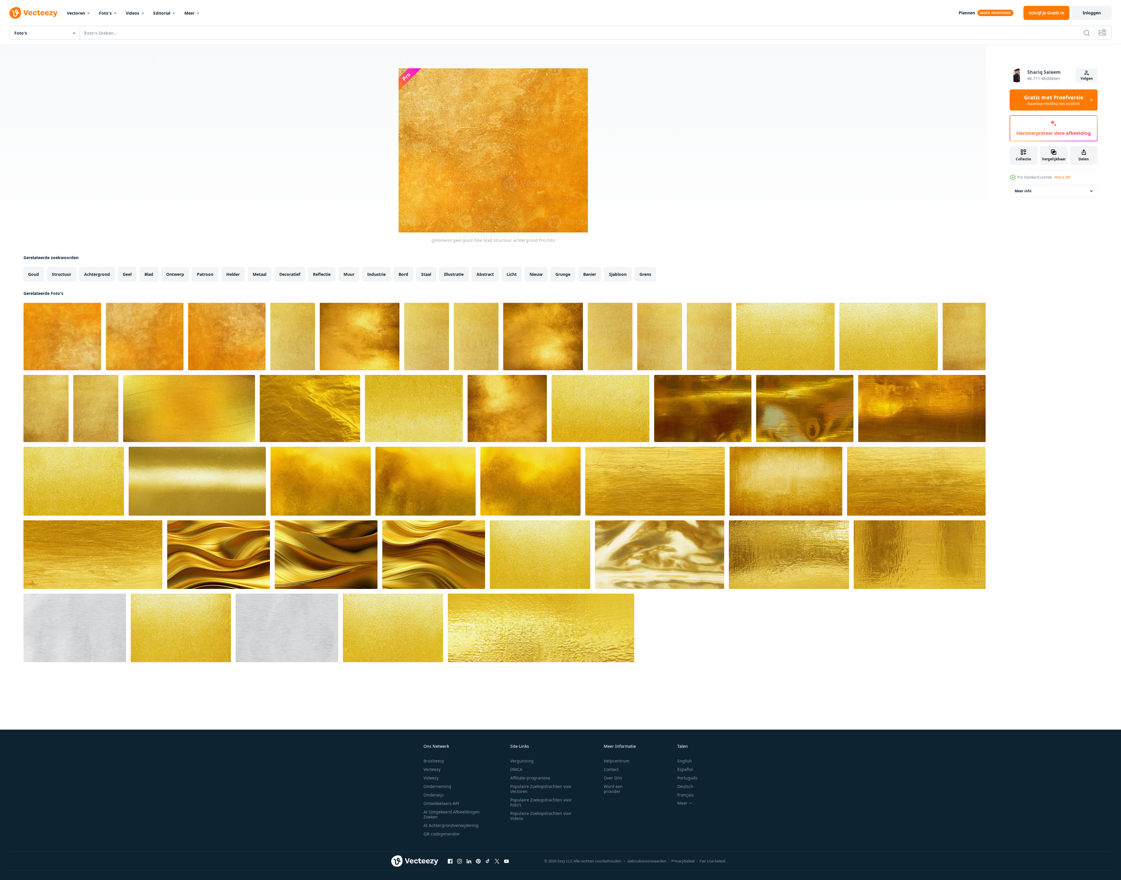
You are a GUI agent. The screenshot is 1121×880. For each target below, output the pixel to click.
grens (645, 274)
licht (512, 274)
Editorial (161, 13)
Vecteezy (431, 769)
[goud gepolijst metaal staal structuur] (541, 628)
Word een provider (613, 789)
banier (589, 274)
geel (127, 274)
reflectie (322, 274)
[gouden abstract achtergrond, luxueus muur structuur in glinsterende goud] (655, 481)
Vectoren (76, 13)
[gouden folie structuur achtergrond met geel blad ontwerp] (414, 408)
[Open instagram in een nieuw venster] (459, 861)
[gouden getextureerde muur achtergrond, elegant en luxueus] (785, 481)
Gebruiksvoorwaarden (646, 861)
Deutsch (685, 786)
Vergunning (522, 761)
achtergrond (97, 274)
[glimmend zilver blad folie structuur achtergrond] (74, 628)
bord (403, 274)
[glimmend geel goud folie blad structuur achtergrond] (144, 336)
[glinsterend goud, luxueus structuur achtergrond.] (321, 481)
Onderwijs (433, 795)
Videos (132, 13)
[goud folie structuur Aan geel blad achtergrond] (227, 336)
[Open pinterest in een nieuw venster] (478, 861)
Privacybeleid (683, 861)
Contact (611, 769)
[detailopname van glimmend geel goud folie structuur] (359, 336)
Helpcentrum (617, 761)
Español (685, 769)
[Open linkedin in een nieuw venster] (469, 861)
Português (687, 778)
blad (148, 274)
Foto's (105, 13)
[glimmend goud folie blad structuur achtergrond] (62, 336)
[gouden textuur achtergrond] (702, 408)
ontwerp (175, 274)
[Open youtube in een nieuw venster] (506, 861)
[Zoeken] (1086, 32)
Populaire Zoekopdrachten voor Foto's (541, 802)
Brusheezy (433, 761)
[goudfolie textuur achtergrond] (189, 408)
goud (33, 274)
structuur (61, 274)
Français (685, 795)
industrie (376, 274)
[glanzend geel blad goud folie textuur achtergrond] (964, 336)
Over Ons (613, 778)
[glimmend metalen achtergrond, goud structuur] (197, 481)
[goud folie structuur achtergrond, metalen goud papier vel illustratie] (310, 408)
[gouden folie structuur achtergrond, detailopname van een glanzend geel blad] (610, 336)
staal (426, 274)
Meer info (1023, 190)
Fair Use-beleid (712, 861)
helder (233, 274)
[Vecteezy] (33, 13)
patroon (205, 274)
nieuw (536, 274)
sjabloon (618, 274)
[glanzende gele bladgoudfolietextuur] (785, 336)
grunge (562, 274)
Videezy (430, 778)
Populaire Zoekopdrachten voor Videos (541, 816)
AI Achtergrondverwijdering (451, 825)
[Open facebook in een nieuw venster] (450, 861)
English (684, 761)
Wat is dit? (1062, 177)
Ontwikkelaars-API (441, 803)
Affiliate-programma (530, 778)
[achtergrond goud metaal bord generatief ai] (218, 554)
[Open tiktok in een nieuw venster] (487, 861)
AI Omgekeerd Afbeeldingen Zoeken (451, 814)
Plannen (967, 13)
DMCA (516, 769)
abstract (485, 274)
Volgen (1087, 78)
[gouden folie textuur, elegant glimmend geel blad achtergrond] (292, 336)
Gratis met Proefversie (1053, 100)
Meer (189, 13)
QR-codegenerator (441, 834)
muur (348, 274)
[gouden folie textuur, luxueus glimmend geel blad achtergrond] (426, 336)
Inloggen (1092, 13)
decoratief (289, 274)
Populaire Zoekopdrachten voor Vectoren (541, 789)
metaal (259, 274)
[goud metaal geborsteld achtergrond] (659, 554)
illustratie (454, 274)
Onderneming (437, 786)
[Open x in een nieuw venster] (497, 861)
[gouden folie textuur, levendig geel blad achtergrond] (476, 336)
